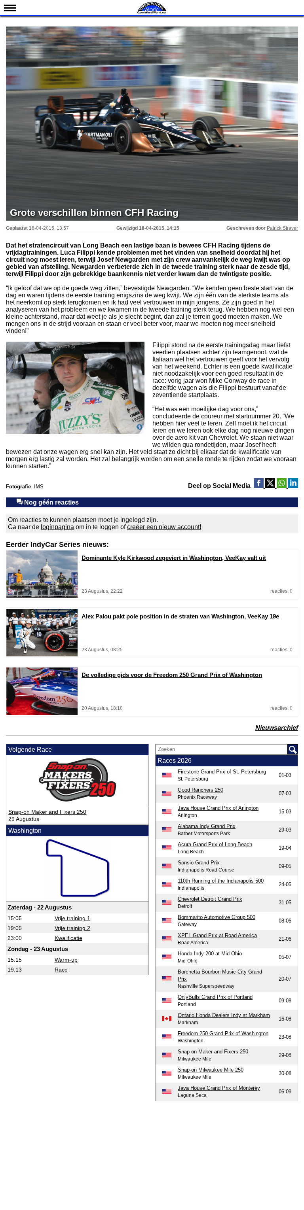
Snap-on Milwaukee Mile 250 (210, 1070)
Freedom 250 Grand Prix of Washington (223, 1033)
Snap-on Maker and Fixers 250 (47, 812)
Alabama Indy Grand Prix (207, 826)
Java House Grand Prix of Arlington (218, 808)
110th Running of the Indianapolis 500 (221, 881)
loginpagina (57, 527)
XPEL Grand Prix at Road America (217, 935)
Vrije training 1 (72, 918)
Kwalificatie (68, 938)
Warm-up (66, 960)
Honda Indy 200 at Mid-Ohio (210, 954)
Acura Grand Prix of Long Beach (215, 844)
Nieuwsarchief (276, 727)
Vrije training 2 (72, 928)
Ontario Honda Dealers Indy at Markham (224, 1015)
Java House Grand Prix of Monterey (219, 1088)
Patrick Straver (282, 228)
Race (61, 969)
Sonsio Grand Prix (199, 863)
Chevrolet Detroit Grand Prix (210, 899)
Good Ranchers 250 (200, 790)
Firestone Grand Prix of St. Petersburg (222, 772)
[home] (152, 12)
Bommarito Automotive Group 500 (216, 917)
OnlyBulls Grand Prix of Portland (215, 997)
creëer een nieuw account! (164, 527)
